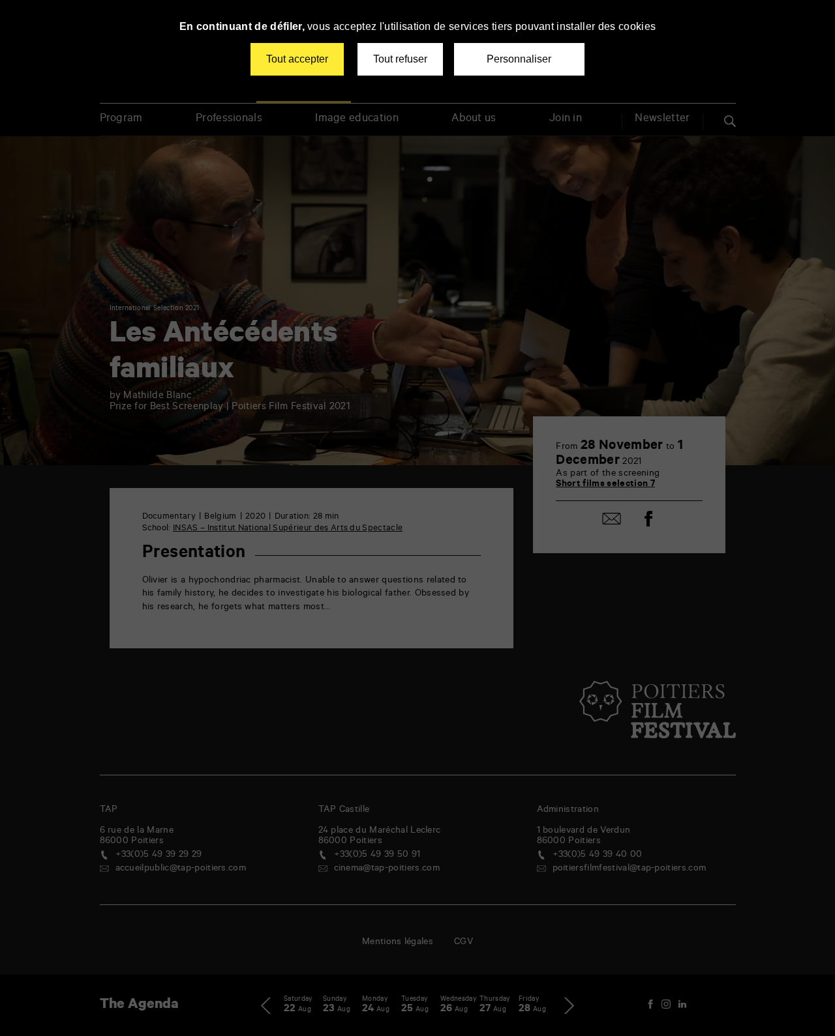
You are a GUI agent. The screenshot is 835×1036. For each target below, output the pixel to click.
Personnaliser (519, 59)
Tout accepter (297, 59)
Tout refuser (400, 59)
